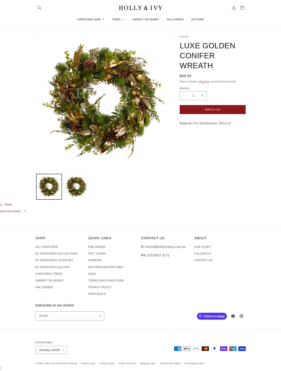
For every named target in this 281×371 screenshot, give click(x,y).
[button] (39, 8)
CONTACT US (203, 260)
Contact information (170, 363)
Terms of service (127, 363)
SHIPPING (95, 260)
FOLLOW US (202, 253)
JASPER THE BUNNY (49, 280)
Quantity (185, 88)
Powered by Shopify (66, 363)
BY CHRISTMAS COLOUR (52, 267)
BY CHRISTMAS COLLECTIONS (56, 253)
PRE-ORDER (96, 246)
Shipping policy (148, 363)
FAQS (92, 273)
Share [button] (8, 204)
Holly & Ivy (50, 363)
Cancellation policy (194, 363)
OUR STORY (202, 246)
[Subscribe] (100, 315)
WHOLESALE (97, 293)
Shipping (204, 81)
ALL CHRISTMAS (46, 246)
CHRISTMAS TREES (48, 273)
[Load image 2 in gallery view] (76, 186)
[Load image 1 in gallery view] (49, 186)
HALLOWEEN (44, 287)
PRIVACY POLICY (100, 287)
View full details (10, 211)
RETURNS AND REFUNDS (105, 267)
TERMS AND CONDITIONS (106, 280)
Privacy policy (107, 363)
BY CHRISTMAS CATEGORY (54, 260)
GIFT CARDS (97, 253)
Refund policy (88, 363)
